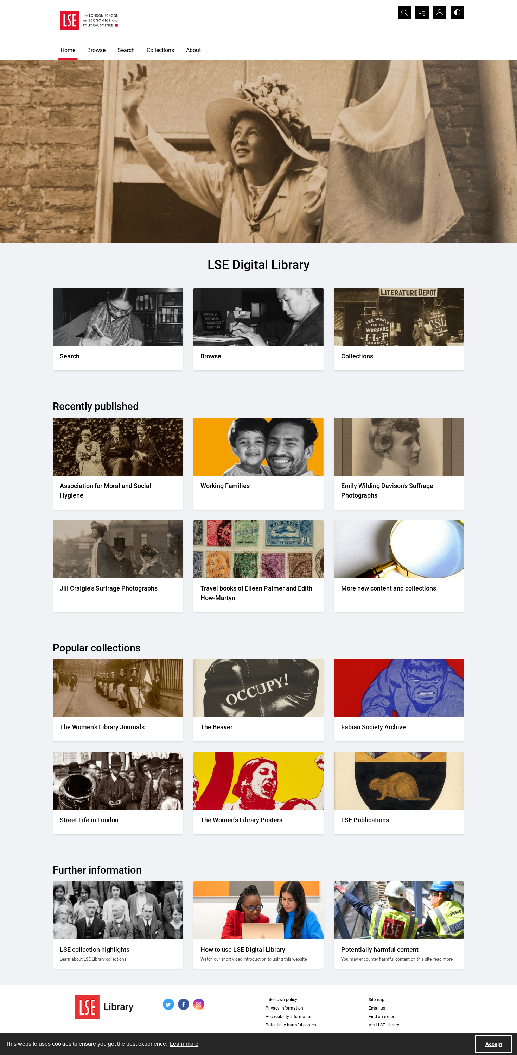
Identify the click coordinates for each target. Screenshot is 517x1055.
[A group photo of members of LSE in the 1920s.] (118, 910)
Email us (377, 1008)
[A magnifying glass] (399, 549)
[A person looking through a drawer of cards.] (258, 317)
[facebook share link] (183, 1004)
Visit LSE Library (384, 1025)
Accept (493, 1044)
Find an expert (382, 1016)
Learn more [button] (184, 1044)
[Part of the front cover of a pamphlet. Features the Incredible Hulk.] (399, 688)
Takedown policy (281, 999)
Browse (96, 50)
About (193, 50)
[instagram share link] (198, 1004)
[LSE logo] (89, 20)
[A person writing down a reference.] (118, 317)
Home (67, 50)
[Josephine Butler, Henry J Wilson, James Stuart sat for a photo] (118, 447)
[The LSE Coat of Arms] (399, 781)
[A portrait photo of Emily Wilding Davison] (399, 447)
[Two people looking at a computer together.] (258, 910)
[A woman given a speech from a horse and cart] (118, 549)
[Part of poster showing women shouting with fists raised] (258, 781)
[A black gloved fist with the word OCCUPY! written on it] (258, 688)
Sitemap (376, 999)
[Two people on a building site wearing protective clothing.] (399, 910)
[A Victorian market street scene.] (118, 781)
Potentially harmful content (292, 1025)
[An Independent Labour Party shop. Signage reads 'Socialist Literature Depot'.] (399, 317)
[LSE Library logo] (104, 1007)
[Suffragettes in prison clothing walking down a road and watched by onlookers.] (118, 688)
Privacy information (284, 1008)
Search (126, 50)
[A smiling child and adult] (258, 447)
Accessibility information (289, 1016)
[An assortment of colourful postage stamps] (258, 549)
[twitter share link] (168, 1004)
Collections (160, 50)
